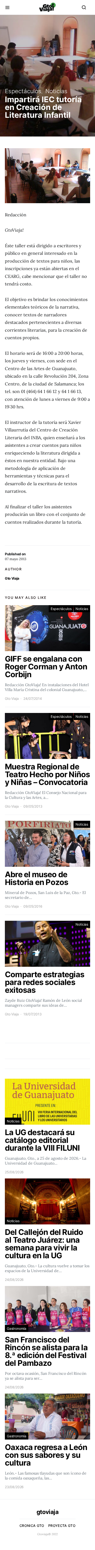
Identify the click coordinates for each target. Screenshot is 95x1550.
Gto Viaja (12, 578)
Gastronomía (16, 1328)
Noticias (56, 91)
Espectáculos (23, 91)
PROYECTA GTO (62, 1525)
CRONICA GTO (31, 1525)
